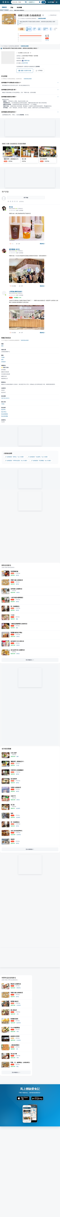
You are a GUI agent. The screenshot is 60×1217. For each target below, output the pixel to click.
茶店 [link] (50, 29)
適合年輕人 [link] (4, 411)
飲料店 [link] (35, 29)
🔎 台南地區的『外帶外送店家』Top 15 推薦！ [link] (16, 460)
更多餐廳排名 (29, 660)
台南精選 (6, 10)
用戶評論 (5, 191)
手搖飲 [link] (3, 357)
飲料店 (11, 10)
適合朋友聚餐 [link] (4, 416)
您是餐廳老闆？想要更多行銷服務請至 (28, 66)
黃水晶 (11, 207)
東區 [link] (2, 345)
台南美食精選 (21, 29)
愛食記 (1, 10)
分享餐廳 (40, 70)
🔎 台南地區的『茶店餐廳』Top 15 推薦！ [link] (41, 460)
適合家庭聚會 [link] (4, 414)
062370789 (25, 63)
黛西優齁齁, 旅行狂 (14, 249)
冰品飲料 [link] (39, 29)
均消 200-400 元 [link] (5, 398)
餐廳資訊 (4, 7)
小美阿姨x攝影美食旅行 (15, 291)
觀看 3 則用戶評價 (26, 70)
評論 (12, 7)
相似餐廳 (19, 7)
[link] (17, 575)
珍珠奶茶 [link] (3, 361)
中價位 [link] (3, 404)
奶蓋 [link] (2, 359)
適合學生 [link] (3, 409)
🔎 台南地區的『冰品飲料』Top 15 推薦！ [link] (38, 456)
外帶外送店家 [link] (45, 29)
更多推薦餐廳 (29, 849)
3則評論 (47, 39)
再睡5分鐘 (26, 60)
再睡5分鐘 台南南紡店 (29, 15)
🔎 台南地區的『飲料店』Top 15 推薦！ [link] (14, 456)
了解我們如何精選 (42, 18)
